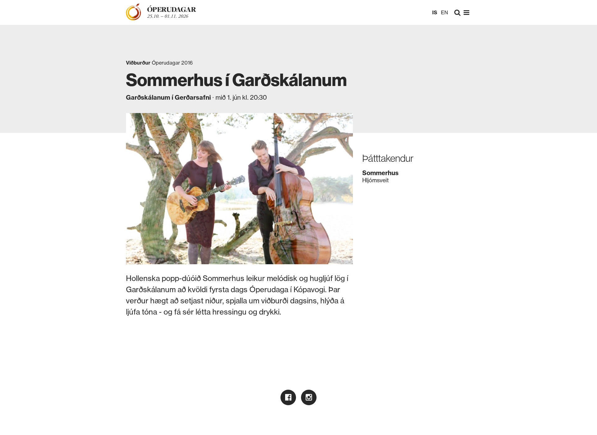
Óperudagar (171, 9)
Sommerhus (223, 278)
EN (444, 12)
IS (434, 12)
